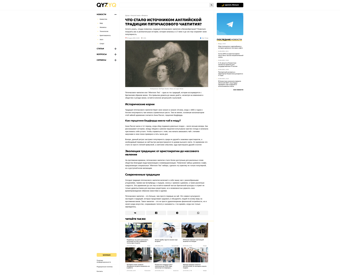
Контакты (100, 271)
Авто (101, 39)
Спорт (102, 43)
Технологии (104, 31)
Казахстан (103, 19)
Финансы (103, 27)
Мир (101, 23)
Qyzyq (127, 15)
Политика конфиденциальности (104, 261)
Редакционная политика (105, 266)
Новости (101, 14)
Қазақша (107, 255)
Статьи (100, 48)
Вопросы (102, 54)
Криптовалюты (105, 35)
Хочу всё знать (135, 15)
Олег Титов (205, 38)
